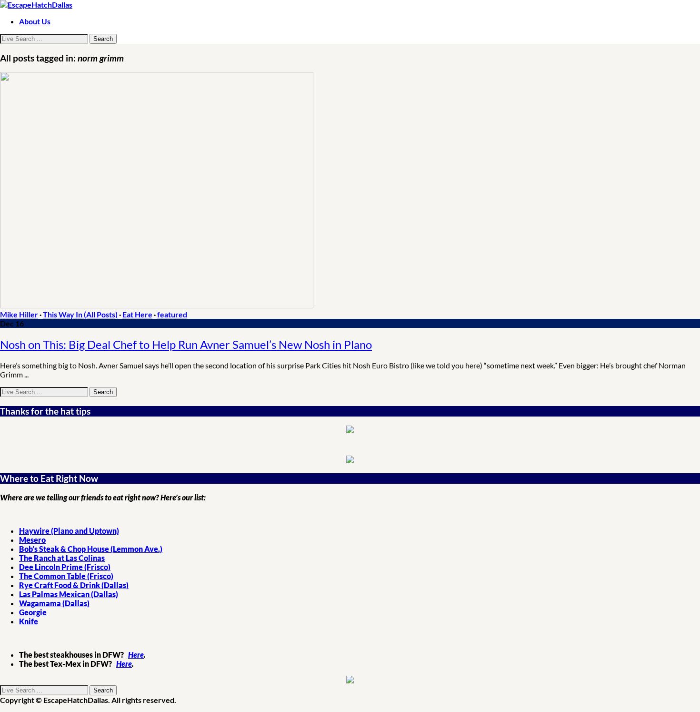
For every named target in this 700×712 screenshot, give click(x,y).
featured (172, 314)
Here (136, 654)
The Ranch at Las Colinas (62, 557)
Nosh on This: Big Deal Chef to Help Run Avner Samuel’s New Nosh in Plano (186, 344)
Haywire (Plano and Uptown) (69, 530)
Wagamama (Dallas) (54, 603)
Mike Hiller (19, 314)
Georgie (33, 612)
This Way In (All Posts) (80, 314)
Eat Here (137, 314)
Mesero (32, 539)
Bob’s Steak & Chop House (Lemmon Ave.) (90, 548)
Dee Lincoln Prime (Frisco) (64, 566)
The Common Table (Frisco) (66, 575)
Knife (28, 621)
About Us (34, 21)
